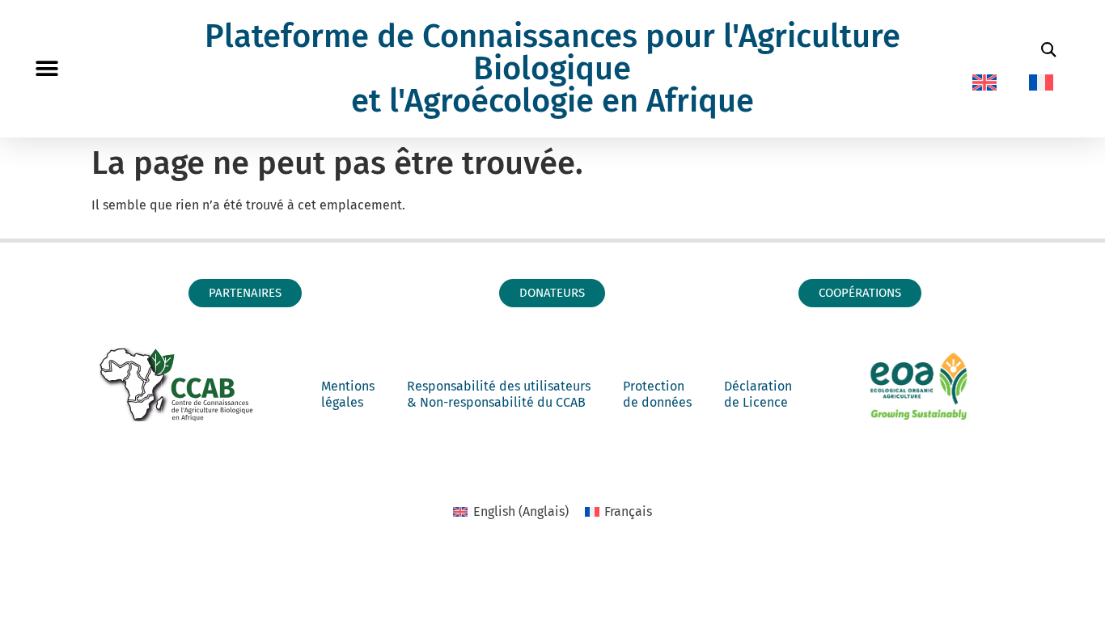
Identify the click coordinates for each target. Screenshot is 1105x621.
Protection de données (657, 394)
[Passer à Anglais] (984, 82)
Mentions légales (348, 394)
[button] (46, 69)
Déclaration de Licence (758, 394)
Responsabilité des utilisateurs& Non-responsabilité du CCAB (499, 394)
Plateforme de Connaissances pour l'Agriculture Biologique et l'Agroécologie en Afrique (552, 68)
